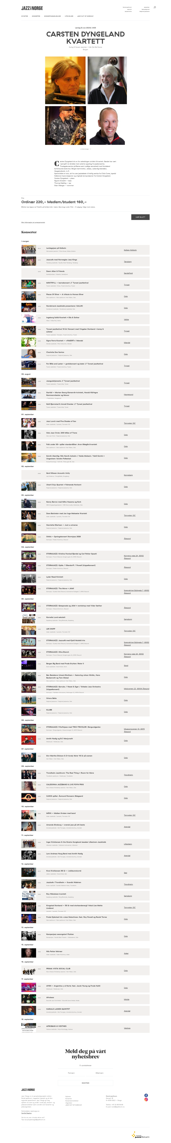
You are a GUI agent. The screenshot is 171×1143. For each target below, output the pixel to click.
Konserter (36, 16)
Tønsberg (128, 261)
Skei (125, 873)
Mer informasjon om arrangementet (33, 222)
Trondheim (128, 775)
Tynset (126, 285)
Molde (126, 999)
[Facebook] (146, 1097)
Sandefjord (128, 273)
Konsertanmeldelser (52, 16)
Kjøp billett (140, 217)
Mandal (127, 342)
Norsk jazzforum (127, 7)
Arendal (127, 827)
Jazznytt (129, 9)
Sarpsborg (128, 619)
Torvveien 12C (130, 423)
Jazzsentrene (128, 11)
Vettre (126, 319)
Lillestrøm (128, 844)
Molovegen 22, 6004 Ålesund (136, 688)
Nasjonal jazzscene (144, 11)
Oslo (126, 296)
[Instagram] (146, 1101)
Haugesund (128, 394)
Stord (126, 665)
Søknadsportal (145, 9)
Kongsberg (128, 475)
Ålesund (127, 538)
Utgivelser (69, 16)
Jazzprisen (146, 7)
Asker (126, 953)
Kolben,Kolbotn (130, 250)
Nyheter (24, 16)
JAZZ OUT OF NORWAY (85, 16)
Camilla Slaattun (26, 1113)
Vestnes (127, 1028)
